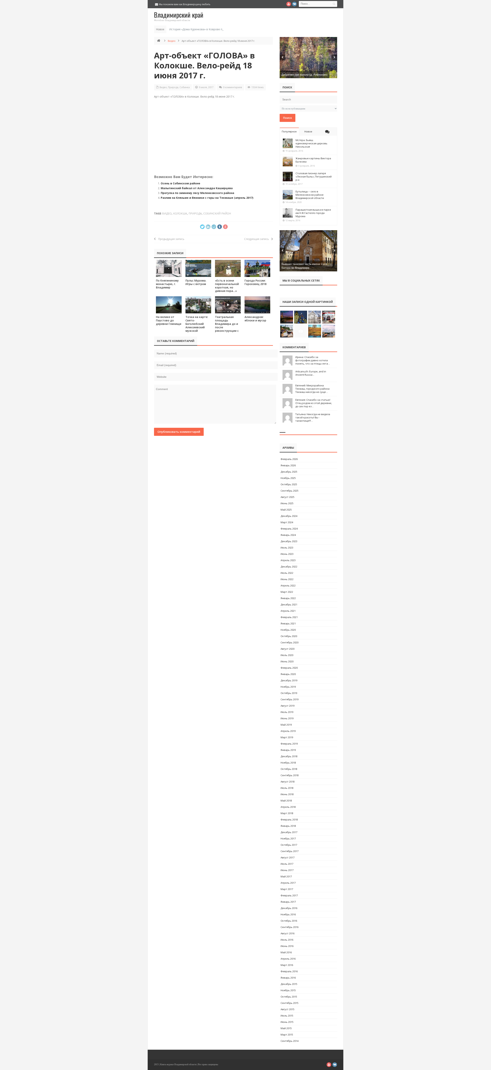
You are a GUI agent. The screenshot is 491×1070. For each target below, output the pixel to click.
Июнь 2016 (287, 946)
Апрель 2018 (288, 807)
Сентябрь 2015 (289, 1003)
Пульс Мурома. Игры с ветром (195, 282)
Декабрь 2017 (289, 832)
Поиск (287, 118)
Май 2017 (286, 876)
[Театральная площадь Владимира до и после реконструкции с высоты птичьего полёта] (228, 304)
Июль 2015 (287, 1015)
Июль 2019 (287, 712)
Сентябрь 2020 (289, 642)
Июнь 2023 (287, 554)
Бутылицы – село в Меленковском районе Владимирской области (310, 195)
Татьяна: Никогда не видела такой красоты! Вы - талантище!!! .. (312, 417)
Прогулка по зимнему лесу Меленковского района (197, 193)
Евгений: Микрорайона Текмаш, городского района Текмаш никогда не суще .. (312, 389)
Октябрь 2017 (289, 845)
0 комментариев (232, 87)
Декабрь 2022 (289, 566)
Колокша (180, 213)
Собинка (185, 87)
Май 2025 (286, 509)
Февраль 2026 (289, 459)
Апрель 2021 (288, 611)
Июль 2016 (287, 939)
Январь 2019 (288, 750)
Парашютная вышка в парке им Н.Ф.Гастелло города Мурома (313, 213)
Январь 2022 (288, 598)
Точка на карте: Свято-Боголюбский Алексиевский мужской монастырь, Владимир (196, 327)
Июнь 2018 (287, 794)
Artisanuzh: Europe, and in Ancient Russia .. (310, 373)
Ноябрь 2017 (288, 838)
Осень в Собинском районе (180, 183)
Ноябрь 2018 (288, 762)
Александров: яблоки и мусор (255, 318)
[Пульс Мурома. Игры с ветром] (198, 268)
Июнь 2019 (287, 718)
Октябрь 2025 (289, 484)
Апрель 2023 (288, 560)
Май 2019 (286, 724)
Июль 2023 (287, 547)
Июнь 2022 (287, 579)
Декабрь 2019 (289, 680)
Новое (308, 131)
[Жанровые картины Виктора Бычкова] (288, 161)
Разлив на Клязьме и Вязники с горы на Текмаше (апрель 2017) (207, 198)
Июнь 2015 (287, 1022)
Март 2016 (287, 965)
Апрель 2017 (288, 882)
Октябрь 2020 (289, 636)
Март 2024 (287, 522)
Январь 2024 (288, 535)
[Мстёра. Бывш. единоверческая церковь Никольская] (288, 143)
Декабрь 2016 (289, 908)
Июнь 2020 (287, 661)
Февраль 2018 (289, 819)
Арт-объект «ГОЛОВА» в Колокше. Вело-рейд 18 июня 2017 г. (204, 65)
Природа (173, 87)
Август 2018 (287, 781)
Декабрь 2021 (289, 604)
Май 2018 (286, 800)
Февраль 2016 (289, 971)
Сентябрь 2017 (289, 851)
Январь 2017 (288, 901)
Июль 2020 (287, 655)
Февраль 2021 (289, 617)
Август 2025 (287, 497)
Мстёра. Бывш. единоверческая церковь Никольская (311, 143)
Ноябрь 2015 (288, 990)
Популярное (289, 131)
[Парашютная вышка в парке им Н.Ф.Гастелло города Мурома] (288, 213)
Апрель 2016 (288, 958)
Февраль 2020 (289, 667)
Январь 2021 (288, 623)
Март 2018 (287, 813)
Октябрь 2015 (289, 996)
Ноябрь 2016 (288, 914)
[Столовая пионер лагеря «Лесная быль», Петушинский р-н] (288, 176)
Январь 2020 (288, 674)
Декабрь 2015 (289, 984)
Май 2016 (286, 952)
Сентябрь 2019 (289, 699)
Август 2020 (287, 648)
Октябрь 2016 (289, 920)
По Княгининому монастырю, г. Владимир (167, 284)
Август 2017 (287, 857)
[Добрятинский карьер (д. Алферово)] (308, 57)
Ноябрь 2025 (288, 478)
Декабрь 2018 (289, 756)
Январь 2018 (288, 826)
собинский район (217, 213)
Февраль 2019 (289, 743)
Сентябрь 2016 (289, 927)
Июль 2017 (287, 864)
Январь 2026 (288, 465)
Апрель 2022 (288, 585)
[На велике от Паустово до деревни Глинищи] (169, 304)
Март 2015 (287, 1034)
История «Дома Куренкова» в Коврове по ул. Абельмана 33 (208, 29)
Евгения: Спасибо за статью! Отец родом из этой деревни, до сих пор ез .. (313, 403)
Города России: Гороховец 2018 (255, 282)
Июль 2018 (287, 788)
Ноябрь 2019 (288, 686)
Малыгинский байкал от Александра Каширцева (197, 188)
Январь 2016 (288, 977)
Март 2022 (287, 592)
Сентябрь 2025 (289, 490)
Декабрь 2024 (289, 516)
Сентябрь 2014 (289, 1041)
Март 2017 (287, 889)
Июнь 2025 (287, 503)
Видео (171, 41)
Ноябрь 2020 (288, 629)
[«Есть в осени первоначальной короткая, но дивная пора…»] (228, 268)
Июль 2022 (287, 573)
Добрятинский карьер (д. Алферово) (304, 74)
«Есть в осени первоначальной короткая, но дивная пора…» (227, 286)
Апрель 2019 (288, 731)
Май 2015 (286, 1028)
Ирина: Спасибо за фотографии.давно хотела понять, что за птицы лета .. (312, 360)
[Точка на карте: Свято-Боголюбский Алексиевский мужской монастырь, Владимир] (198, 304)
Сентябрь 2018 (289, 775)
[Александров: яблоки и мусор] (257, 304)
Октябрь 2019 (289, 693)
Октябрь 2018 (289, 769)
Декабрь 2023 (289, 541)
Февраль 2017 (289, 895)
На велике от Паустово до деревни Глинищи (168, 320)
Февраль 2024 (289, 528)
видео (167, 213)
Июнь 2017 (287, 870)
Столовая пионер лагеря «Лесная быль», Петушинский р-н (314, 176)
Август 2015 (287, 1009)
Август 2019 (287, 705)
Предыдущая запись (170, 239)
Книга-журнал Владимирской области (178, 1064)
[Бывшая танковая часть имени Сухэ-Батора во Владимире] (308, 250)
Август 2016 (287, 933)
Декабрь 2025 (289, 471)
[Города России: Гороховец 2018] (257, 268)
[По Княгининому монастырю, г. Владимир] (169, 268)
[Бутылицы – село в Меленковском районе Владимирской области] (288, 195)
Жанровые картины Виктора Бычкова (313, 160)
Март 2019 (287, 737)
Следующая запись (257, 239)
